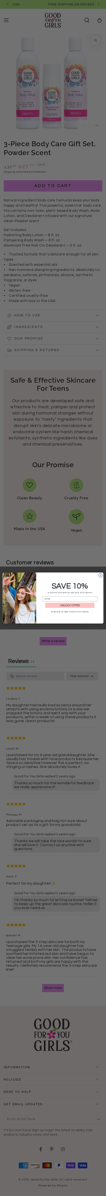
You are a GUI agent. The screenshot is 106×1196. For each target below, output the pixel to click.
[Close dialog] (101, 575)
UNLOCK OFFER (70, 605)
